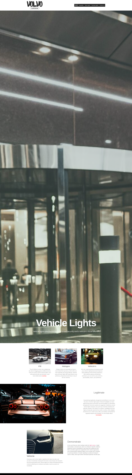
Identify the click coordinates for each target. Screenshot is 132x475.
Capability (81, 5)
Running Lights (95, 5)
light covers (92, 445)
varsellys (44, 375)
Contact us (102, 5)
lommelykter (99, 415)
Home (76, 5)
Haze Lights (87, 5)
